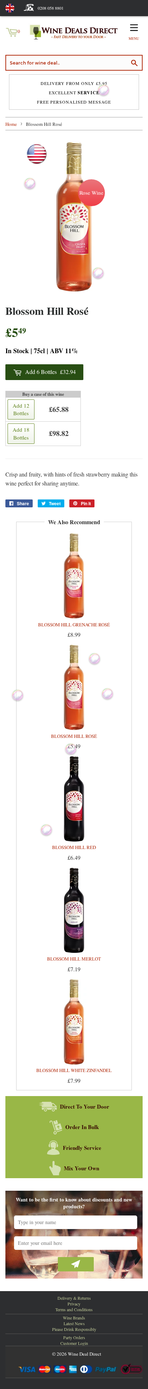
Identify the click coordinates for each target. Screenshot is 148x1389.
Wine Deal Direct (84, 1354)
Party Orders (74, 1337)
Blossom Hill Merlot (74, 959)
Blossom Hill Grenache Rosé (74, 624)
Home (11, 124)
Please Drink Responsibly (74, 1329)
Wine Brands (74, 1318)
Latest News (74, 1323)
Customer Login (74, 1343)
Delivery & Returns (74, 1298)
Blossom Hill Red (74, 847)
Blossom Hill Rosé (74, 736)
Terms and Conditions (74, 1309)
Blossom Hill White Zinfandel (74, 1070)
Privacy (74, 1304)
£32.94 (50, 371)
